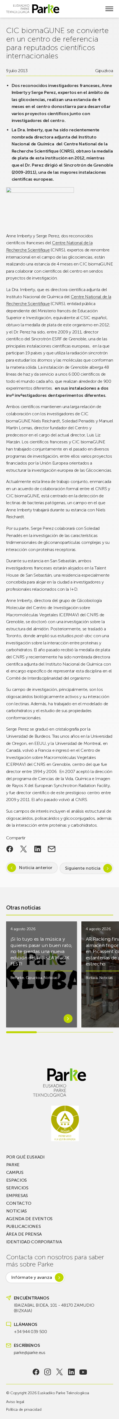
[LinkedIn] (71, 1372)
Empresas (17, 1195)
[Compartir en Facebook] (10, 849)
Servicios (17, 1187)
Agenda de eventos (29, 1218)
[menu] (109, 9)
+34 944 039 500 (30, 1331)
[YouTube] (83, 1372)
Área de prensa (24, 1234)
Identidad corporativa (34, 1241)
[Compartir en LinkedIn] (38, 849)
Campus (15, 1172)
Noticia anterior (35, 867)
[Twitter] (59, 1372)
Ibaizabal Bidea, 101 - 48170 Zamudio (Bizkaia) (54, 1308)
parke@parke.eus (29, 1352)
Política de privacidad (24, 1409)
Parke (13, 1164)
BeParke (17, 977)
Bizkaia (92, 977)
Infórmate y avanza (31, 1277)
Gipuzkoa (104, 70)
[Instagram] (47, 1372)
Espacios (16, 1180)
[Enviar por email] (51, 849)
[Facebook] (36, 1372)
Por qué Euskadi (25, 1157)
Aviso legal (15, 1401)
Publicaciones (23, 1226)
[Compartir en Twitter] (23, 849)
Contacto (18, 1203)
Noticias (50, 977)
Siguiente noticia (82, 868)
